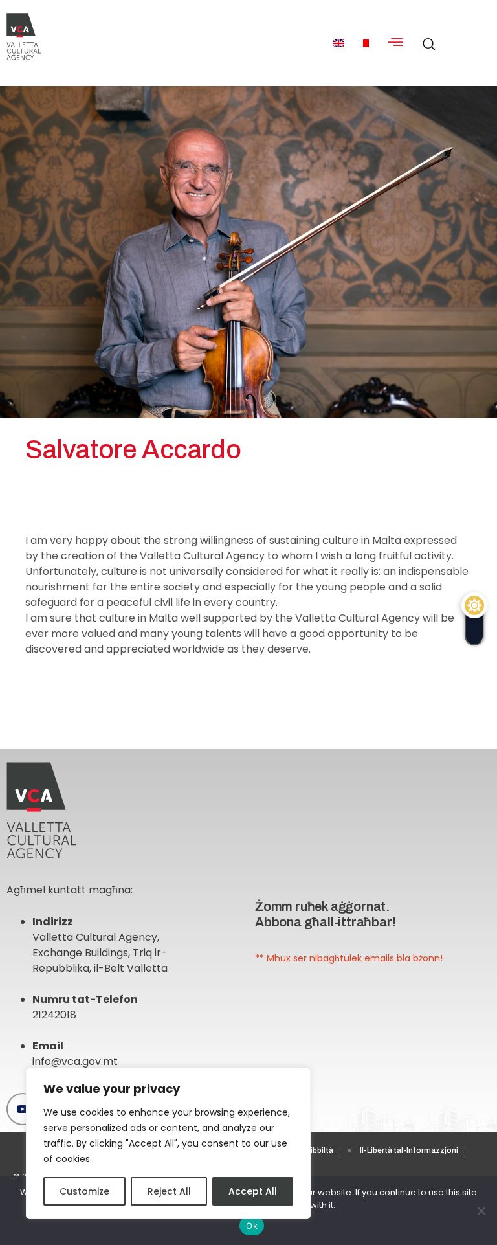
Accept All (252, 1191)
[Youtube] (22, 1109)
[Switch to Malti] (363, 43)
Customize (84, 1191)
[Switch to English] (338, 43)
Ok (252, 1225)
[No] (480, 1210)
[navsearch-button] (426, 37)
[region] (168, 1143)
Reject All (169, 1191)
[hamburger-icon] (395, 43)
